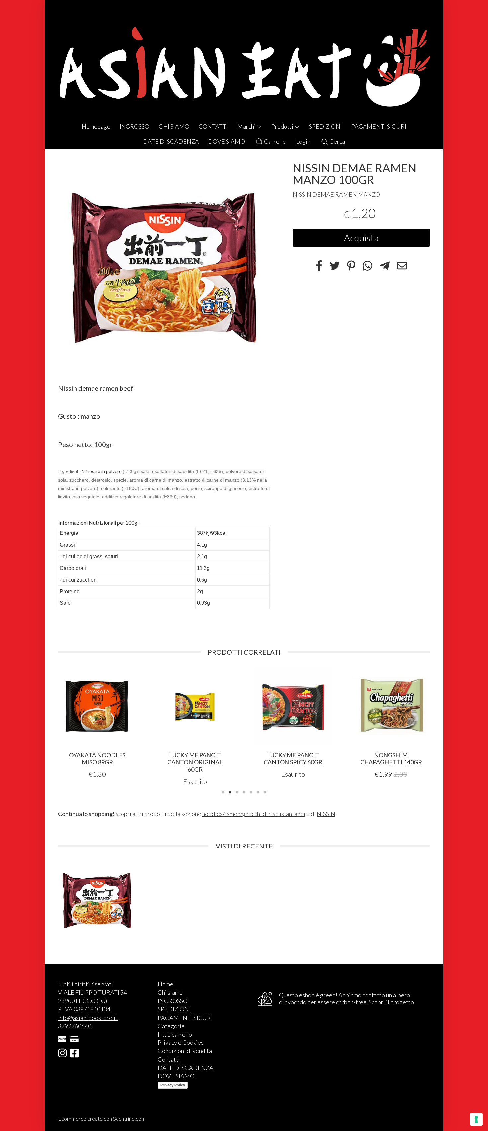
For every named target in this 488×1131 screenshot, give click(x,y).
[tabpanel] (97, 723)
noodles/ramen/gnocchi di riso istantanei (253, 813)
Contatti (169, 1059)
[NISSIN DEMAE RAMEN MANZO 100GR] (164, 267)
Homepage (96, 126)
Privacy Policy (172, 1085)
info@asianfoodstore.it (88, 1017)
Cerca (336, 141)
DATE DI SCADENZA (171, 141)
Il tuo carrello (175, 1034)
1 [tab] (223, 791)
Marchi (247, 126)
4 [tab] (244, 791)
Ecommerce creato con (102, 1118)
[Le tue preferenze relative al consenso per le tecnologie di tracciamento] (476, 1119)
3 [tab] (237, 791)
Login (303, 141)
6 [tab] (258, 791)
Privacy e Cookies (180, 1042)
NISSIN (326, 813)
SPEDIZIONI (325, 126)
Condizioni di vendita (185, 1050)
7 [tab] (265, 791)
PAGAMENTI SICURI (378, 126)
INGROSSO (134, 126)
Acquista (361, 237)
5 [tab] (251, 791)
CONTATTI (213, 126)
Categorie (171, 1026)
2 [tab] (230, 791)
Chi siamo (170, 992)
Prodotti (282, 126)
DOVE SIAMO (226, 141)
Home (165, 984)
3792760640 (74, 1026)
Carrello (274, 141)
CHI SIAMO (174, 126)
